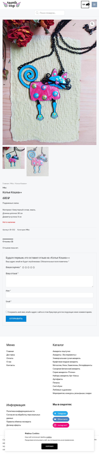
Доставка (10, 355)
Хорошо (49, 446)
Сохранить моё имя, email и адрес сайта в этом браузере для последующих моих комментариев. (50, 312)
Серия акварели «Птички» (64, 372)
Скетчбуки (57, 386)
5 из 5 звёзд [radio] (34, 267)
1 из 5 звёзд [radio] (23, 267)
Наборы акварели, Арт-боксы (66, 376)
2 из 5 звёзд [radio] (26, 267)
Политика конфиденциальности (20, 411)
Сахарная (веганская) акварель (66, 369)
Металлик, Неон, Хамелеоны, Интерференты (72, 365)
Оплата (9, 358)
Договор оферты (13, 425)
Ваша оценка (13, 267)
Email (8, 301)
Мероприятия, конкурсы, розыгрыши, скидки (72, 393)
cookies (49, 437)
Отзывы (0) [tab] (8, 241)
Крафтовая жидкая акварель (65, 362)
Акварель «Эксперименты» (65, 355)
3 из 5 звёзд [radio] (28, 267)
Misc (12, 183)
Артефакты (58, 379)
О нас (8, 362)
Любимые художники (62, 390)
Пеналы (56, 383)
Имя (8, 291)
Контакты (10, 365)
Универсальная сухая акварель (67, 358)
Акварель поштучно (61, 351)
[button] (92, 23)
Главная (6, 183)
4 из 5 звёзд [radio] (31, 267)
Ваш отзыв (12, 273)
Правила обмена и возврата (18, 422)
